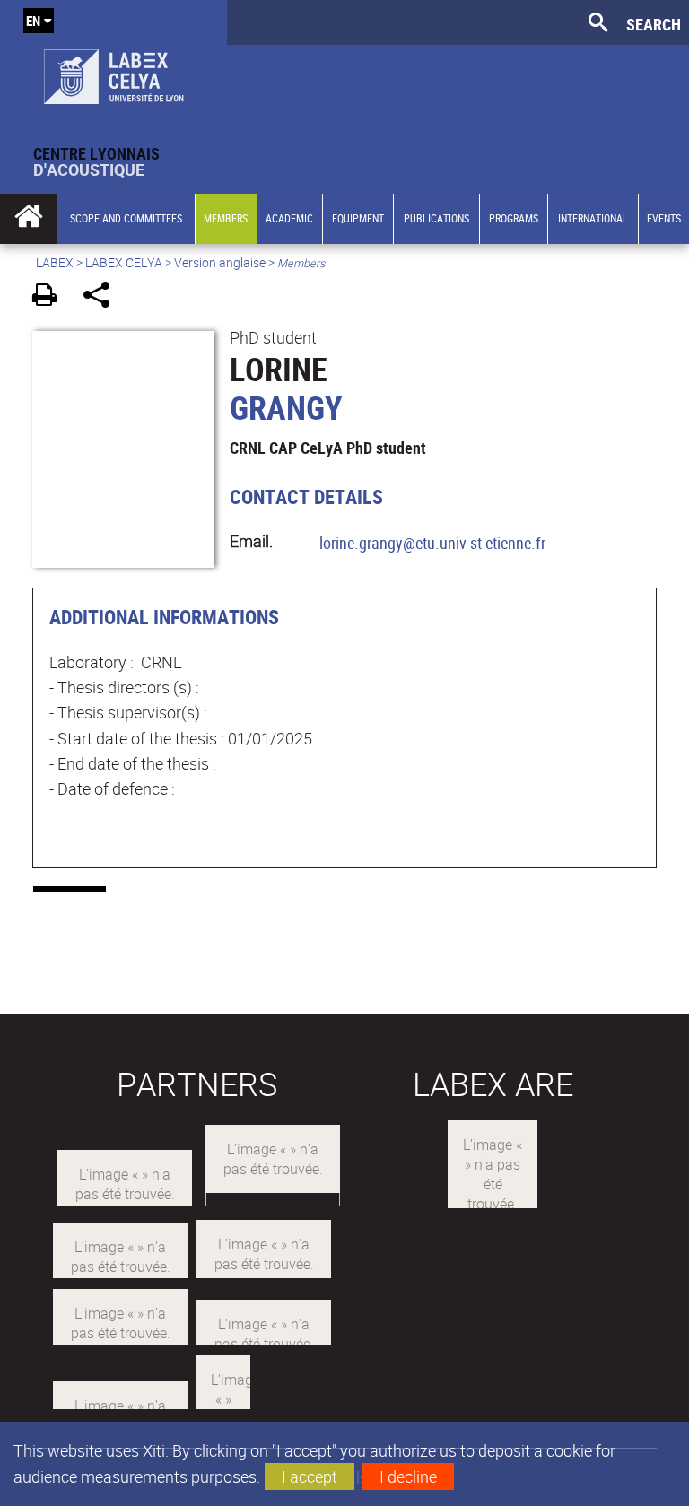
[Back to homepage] (113, 72)
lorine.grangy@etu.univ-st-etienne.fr (432, 542)
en (33, 21)
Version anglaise (220, 262)
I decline (408, 1476)
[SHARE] (102, 297)
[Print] (50, 297)
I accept (309, 1476)
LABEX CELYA (123, 262)
